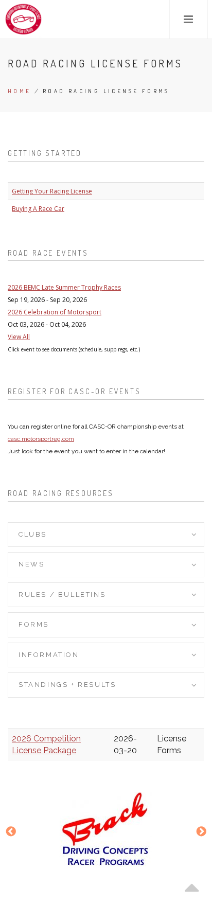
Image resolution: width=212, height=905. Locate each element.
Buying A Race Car (38, 208)
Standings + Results (67, 684)
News (31, 564)
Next (201, 832)
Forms (34, 624)
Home (19, 91)
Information (49, 655)
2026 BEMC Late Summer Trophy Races (64, 287)
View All (19, 336)
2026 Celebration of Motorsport (54, 312)
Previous (11, 832)
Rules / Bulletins (62, 594)
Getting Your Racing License (52, 191)
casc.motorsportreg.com (41, 438)
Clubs (33, 534)
